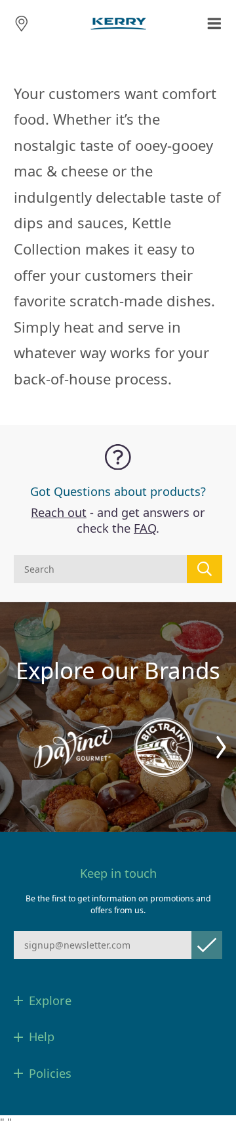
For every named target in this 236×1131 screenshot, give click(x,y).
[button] (221, 747)
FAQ (145, 528)
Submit (206, 945)
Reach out (59, 512)
